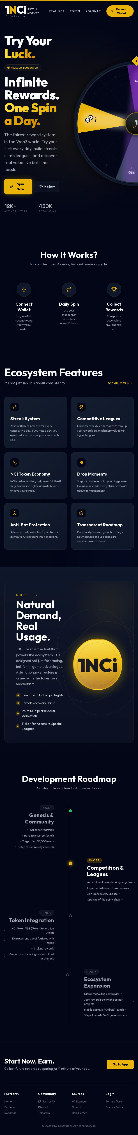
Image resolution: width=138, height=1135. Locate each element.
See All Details (118, 383)
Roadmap (93, 11)
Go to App (120, 1064)
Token (75, 11)
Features (56, 11)
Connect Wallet (122, 11)
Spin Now (20, 186)
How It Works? (33, 11)
